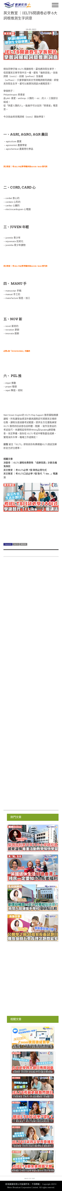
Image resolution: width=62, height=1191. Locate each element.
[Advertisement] (31, 685)
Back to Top (30, 1178)
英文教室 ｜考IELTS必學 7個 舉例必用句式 (25, 470)
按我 (5, 444)
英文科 (23, 544)
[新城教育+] (17, 5)
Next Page (31, 534)
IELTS (16, 544)
